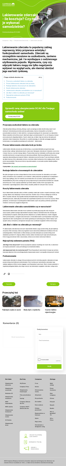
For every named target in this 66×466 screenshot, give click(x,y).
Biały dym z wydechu (32, 310)
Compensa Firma (24, 386)
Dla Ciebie (8, 379)
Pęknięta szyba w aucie (11, 310)
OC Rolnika (8, 420)
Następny (53, 284)
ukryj (40, 77)
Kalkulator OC (9, 393)
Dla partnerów (39, 398)
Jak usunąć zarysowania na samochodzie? (24, 166)
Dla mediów (38, 401)
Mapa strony (38, 421)
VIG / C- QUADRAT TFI (53, 413)
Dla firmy (23, 379)
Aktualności (38, 395)
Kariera (37, 386)
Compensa (5, 40)
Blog (11, 40)
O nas (36, 383)
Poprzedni (9, 284)
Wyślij (49, 366)
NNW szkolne (9, 406)
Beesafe (52, 405)
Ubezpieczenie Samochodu (21, 40)
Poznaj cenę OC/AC (14, 116)
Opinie (36, 418)
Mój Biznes (23, 383)
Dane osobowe (39, 405)
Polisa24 (52, 401)
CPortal (52, 398)
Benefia (52, 408)
